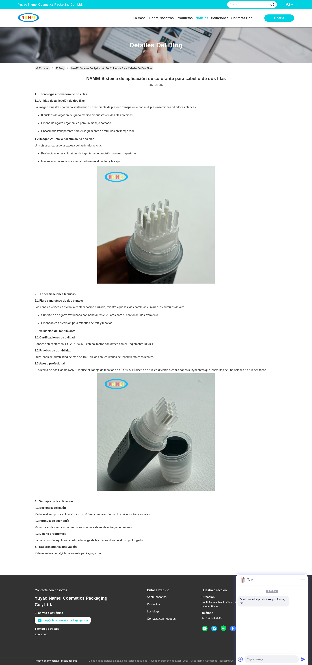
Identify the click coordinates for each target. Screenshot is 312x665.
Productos (153, 604)
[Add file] (240, 659)
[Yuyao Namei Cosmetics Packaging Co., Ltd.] (38, 18)
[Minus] (303, 580)
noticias (202, 18)
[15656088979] (214, 628)
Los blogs (153, 611)
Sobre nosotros (156, 597)
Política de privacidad (47, 660)
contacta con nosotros (244, 18)
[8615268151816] (205, 628)
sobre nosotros (161, 18)
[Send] (303, 659)
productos (185, 18)
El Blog (60, 68)
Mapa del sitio (69, 660)
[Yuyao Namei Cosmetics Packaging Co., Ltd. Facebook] (233, 628)
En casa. (139, 18)
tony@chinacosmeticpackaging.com (65, 620)
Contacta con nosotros (161, 618)
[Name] (272, 4)
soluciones (219, 18)
